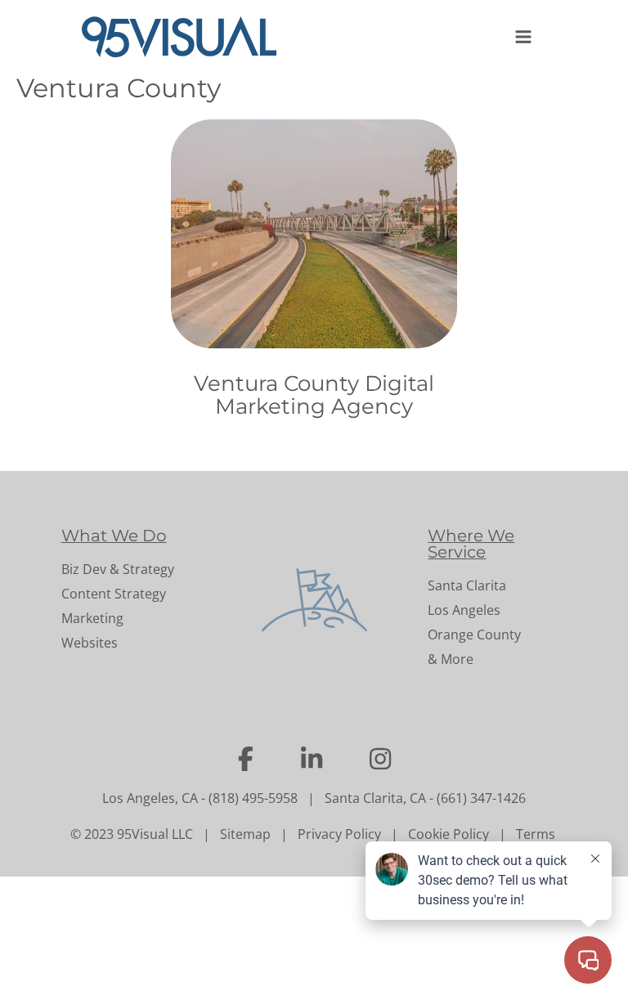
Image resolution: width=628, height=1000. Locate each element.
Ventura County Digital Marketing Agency (314, 394)
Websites (89, 643)
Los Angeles (464, 610)
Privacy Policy (339, 834)
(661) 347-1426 (481, 798)
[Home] (185, 36)
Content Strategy (113, 594)
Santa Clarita (467, 585)
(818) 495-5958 (253, 798)
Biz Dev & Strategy (117, 569)
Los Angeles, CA (150, 798)
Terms (535, 834)
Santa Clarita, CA (375, 798)
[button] (525, 36)
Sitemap (245, 834)
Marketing (92, 618)
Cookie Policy (448, 834)
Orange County (474, 634)
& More (450, 659)
